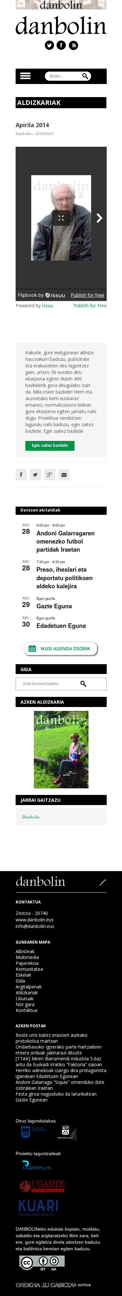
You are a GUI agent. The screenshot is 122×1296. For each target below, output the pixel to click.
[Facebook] (21, 474)
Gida (20, 981)
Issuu (47, 305)
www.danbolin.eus (35, 920)
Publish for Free (90, 305)
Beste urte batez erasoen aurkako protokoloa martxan (52, 1038)
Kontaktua (26, 1010)
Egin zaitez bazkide (50, 445)
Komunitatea (29, 969)
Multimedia (27, 957)
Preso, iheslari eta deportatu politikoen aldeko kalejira (64, 577)
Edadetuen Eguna (61, 625)
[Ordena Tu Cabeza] (45, 1284)
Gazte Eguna (54, 606)
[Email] (64, 474)
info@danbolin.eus (35, 926)
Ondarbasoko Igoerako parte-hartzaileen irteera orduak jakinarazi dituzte (59, 1050)
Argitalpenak (29, 987)
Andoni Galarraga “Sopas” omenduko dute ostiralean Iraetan (60, 1085)
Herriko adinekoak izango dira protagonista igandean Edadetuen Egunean (61, 1073)
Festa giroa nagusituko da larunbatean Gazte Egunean (56, 1097)
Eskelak (23, 975)
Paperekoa (27, 963)
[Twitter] (35, 474)
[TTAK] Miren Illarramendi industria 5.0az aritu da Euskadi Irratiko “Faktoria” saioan (59, 1061)
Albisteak (25, 951)
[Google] (49, 474)
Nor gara (25, 1004)
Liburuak (25, 998)
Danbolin (30, 817)
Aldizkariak (27, 992)
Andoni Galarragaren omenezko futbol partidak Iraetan (65, 541)
